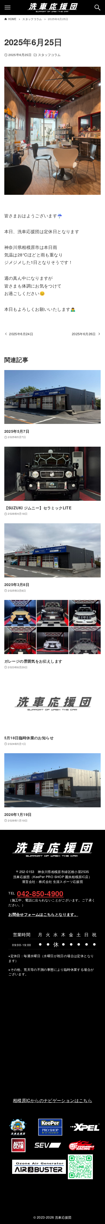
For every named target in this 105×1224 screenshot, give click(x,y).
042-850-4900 (40, 893)
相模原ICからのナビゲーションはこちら (52, 1100)
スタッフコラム (49, 55)
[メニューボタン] (7, 7)
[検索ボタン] (97, 7)
